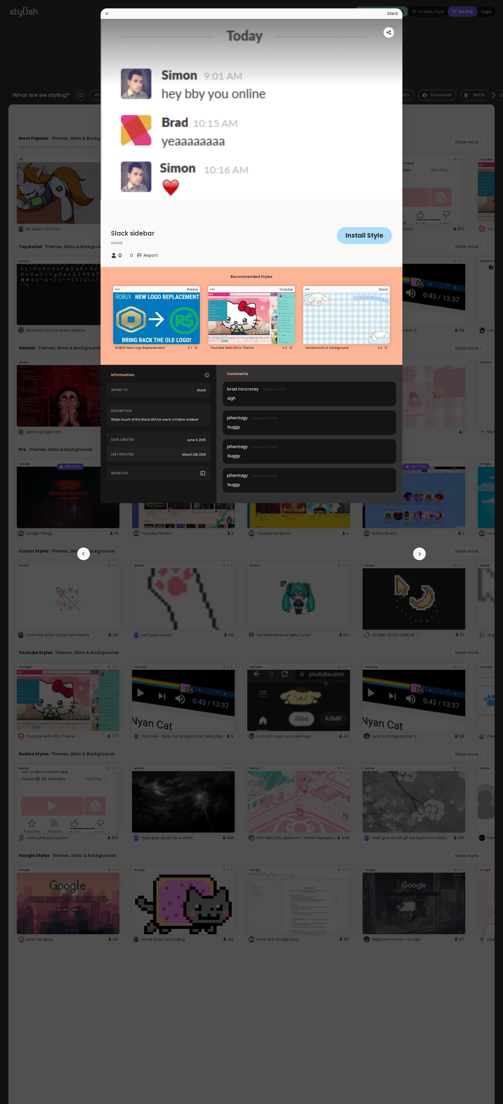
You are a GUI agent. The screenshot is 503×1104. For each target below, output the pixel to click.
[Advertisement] (21, 552)
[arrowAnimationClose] (83, 553)
